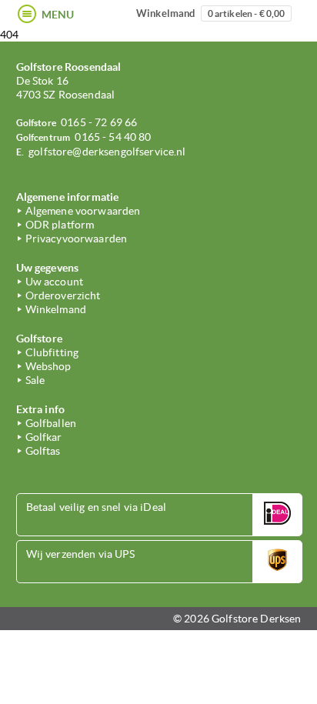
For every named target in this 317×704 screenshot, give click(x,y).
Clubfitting (52, 352)
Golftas (43, 451)
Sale (35, 380)
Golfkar (43, 437)
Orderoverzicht (63, 295)
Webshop (48, 366)
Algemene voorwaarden (83, 211)
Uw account (54, 281)
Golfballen (50, 423)
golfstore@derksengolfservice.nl (106, 151)
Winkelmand (210, 13)
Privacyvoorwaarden (76, 238)
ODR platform (60, 225)
